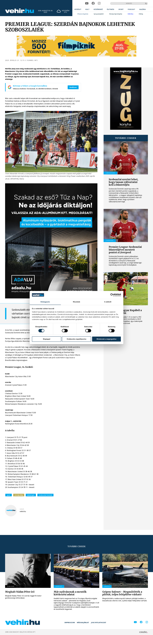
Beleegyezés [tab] (45, 302)
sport (8, 495)
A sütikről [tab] (107, 302)
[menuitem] (78, 9)
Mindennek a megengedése (106, 339)
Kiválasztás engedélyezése (76, 339)
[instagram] (99, 3)
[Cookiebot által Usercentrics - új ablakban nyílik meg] (112, 294)
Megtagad (46, 339)
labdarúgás (30, 495)
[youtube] (86, 3)
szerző (22, 509)
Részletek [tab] (76, 302)
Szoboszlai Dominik (45, 495)
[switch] (65, 330)
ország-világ (19, 495)
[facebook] (93, 3)
